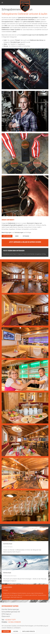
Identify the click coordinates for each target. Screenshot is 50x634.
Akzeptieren (6, 631)
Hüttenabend (26, 236)
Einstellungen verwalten (28, 631)
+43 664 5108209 (14, 622)
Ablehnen (15, 631)
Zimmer (16, 236)
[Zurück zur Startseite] (25, 6)
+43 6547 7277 (10, 620)
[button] (2, 2)
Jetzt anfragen (7, 236)
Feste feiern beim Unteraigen (13, 251)
